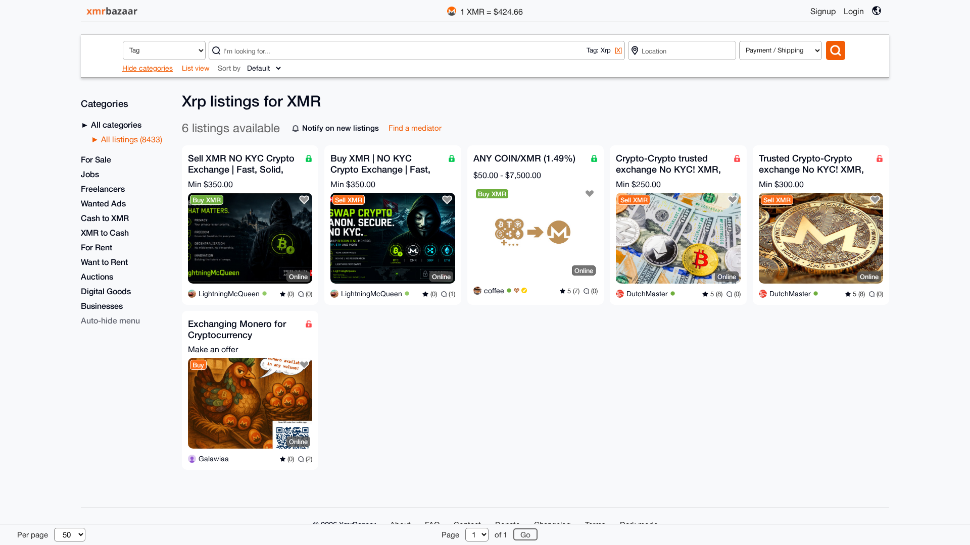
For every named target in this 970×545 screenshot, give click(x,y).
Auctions (97, 276)
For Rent (96, 247)
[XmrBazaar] (113, 11)
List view (196, 68)
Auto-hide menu (110, 320)
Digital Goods (106, 291)
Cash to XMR (105, 218)
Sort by (229, 68)
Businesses (102, 305)
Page (450, 534)
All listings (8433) (130, 139)
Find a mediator (415, 128)
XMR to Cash (105, 232)
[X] (618, 50)
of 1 (501, 534)
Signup (823, 11)
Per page (32, 534)
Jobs (90, 174)
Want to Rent (104, 261)
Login (854, 11)
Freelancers (103, 188)
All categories (115, 124)
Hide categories (147, 68)
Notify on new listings (340, 127)
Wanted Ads (103, 203)
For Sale (96, 159)
